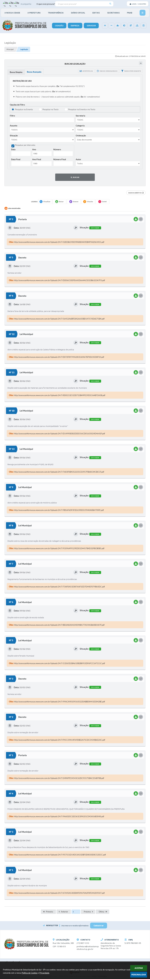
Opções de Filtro (17, 104)
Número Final (59, 159)
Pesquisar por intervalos (25, 145)
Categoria (80, 125)
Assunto (13, 125)
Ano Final (36, 159)
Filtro (12, 115)
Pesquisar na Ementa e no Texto (81, 109)
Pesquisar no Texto (50, 109)
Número (57, 149)
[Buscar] (110, 3)
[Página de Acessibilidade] (143, 25)
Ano (34, 149)
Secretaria (80, 115)
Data (13, 149)
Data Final (15, 159)
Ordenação (81, 135)
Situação (14, 135)
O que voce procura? (45, 3)
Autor (78, 159)
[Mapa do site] (137, 25)
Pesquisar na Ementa (24, 109)
